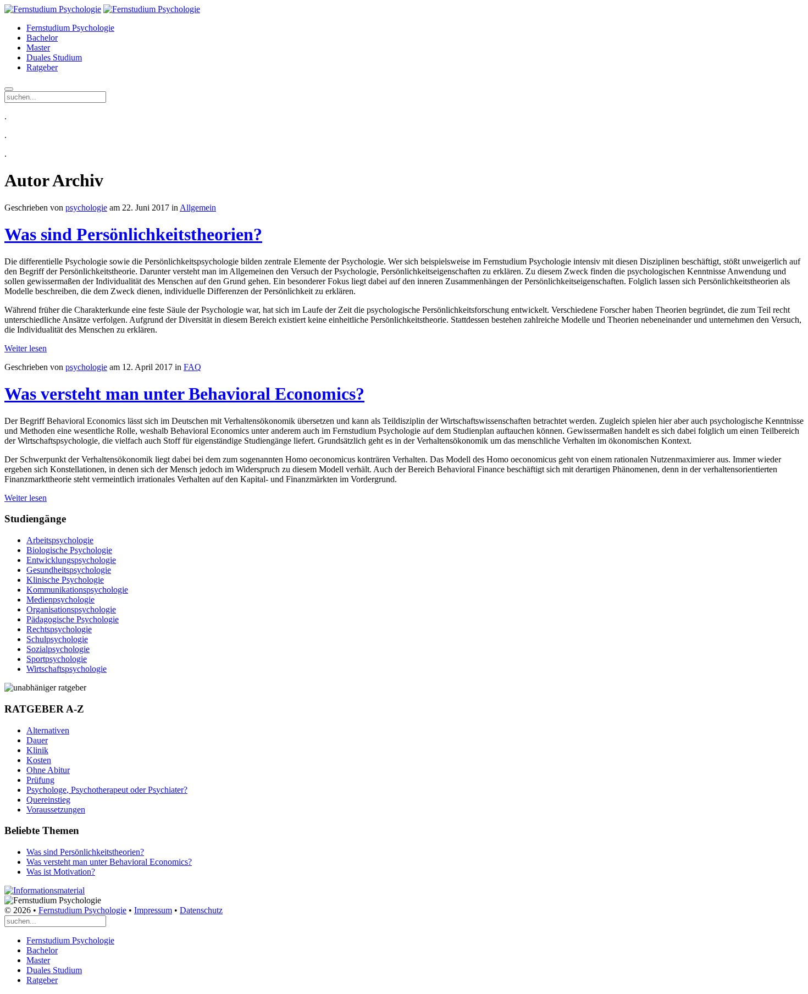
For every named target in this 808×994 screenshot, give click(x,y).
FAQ (192, 367)
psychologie (86, 207)
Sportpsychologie (56, 659)
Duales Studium (54, 57)
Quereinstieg (48, 799)
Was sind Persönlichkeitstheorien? (133, 234)
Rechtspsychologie (59, 629)
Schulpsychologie (57, 639)
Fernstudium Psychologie (70, 27)
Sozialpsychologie (58, 649)
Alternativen (47, 730)
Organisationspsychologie (71, 609)
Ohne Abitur (48, 770)
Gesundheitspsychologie (68, 570)
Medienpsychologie (60, 599)
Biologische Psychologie (69, 550)
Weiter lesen (25, 348)
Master (38, 47)
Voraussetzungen (55, 809)
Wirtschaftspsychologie (66, 668)
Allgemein (198, 207)
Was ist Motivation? (60, 871)
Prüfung (40, 780)
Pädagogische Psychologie (72, 619)
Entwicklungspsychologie (71, 560)
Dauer (37, 740)
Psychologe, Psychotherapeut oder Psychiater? (106, 789)
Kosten (38, 760)
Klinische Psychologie (65, 579)
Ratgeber (42, 67)
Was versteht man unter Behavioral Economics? (184, 394)
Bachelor (42, 37)
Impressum (153, 910)
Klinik (37, 750)
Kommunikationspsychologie (77, 589)
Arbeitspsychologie (59, 540)
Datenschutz (201, 910)
